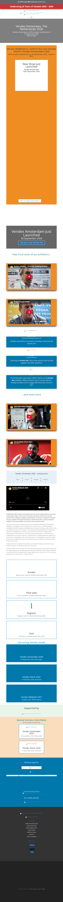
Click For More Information (30, 201)
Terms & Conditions (31, 836)
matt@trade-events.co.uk (37, 2)
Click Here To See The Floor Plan (31, 243)
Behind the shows (31, 832)
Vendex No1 (24, 360)
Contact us (31, 834)
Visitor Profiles (31, 830)
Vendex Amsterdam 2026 (31, 656)
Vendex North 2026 (32, 677)
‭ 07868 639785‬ (23, 2)
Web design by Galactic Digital (37, 889)
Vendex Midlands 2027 (31, 697)
